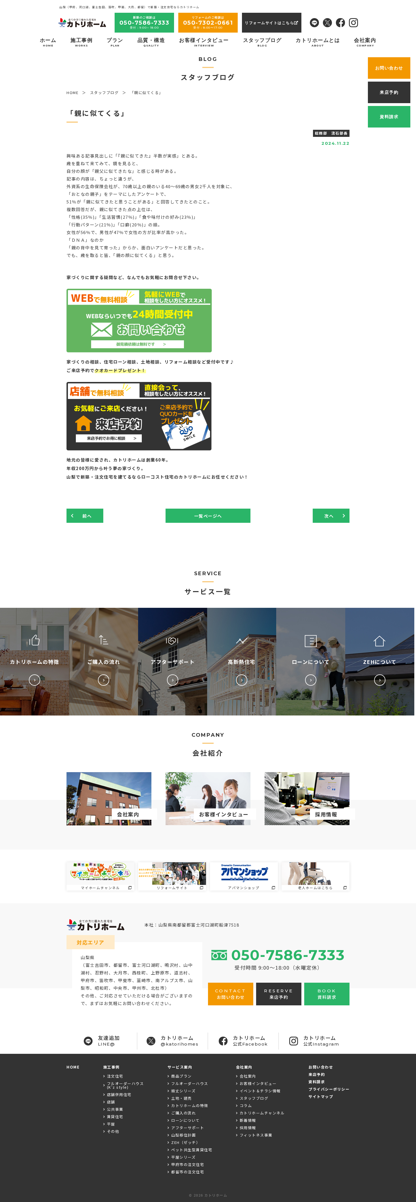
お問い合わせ (320, 1067)
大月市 (120, 973)
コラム (246, 1105)
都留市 (120, 965)
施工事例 (81, 42)
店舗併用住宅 (119, 1094)
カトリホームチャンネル (262, 1113)
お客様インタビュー (204, 42)
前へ (87, 516)
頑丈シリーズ (183, 1090)
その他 (113, 1131)
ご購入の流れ (183, 1113)
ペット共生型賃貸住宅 (191, 1149)
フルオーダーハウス (189, 1083)
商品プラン (181, 1076)
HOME (73, 1067)
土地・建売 (181, 1098)
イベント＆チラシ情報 (260, 1090)
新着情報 (248, 1120)
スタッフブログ (262, 42)
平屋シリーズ (183, 1157)
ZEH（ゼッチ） (185, 1142)
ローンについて (185, 1120)
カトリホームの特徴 (189, 1105)
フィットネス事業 (256, 1135)
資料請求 (316, 1081)
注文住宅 (115, 1076)
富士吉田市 (97, 965)
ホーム (48, 42)
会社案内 (365, 42)
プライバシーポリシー (328, 1089)
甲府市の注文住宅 (187, 1164)
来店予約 (316, 1074)
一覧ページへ (208, 516)
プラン (115, 42)
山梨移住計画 (183, 1135)
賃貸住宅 (115, 1116)
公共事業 (115, 1109)
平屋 (111, 1124)
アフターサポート (187, 1127)
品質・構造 (151, 42)
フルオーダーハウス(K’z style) (125, 1085)
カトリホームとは (318, 42)
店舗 (111, 1102)
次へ (329, 516)
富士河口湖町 (146, 965)
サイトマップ (320, 1096)
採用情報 (248, 1127)
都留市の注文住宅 (187, 1172)
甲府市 (88, 980)
